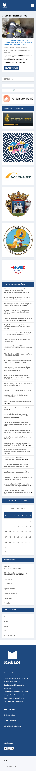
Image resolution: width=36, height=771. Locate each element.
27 (18, 542)
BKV (5, 616)
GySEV (6, 621)
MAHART (7, 626)
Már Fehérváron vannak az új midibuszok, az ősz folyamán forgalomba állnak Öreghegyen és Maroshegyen (18, 290)
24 (6, 542)
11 (10, 532)
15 (26, 532)
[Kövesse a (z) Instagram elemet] (9, 748)
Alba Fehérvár (8, 584)
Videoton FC (8, 579)
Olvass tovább (11, 68)
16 (30, 532)
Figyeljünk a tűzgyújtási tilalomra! (14, 390)
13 (18, 532)
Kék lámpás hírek (14, 50)
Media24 (12, 47)
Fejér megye (8, 598)
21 (22, 537)
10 (6, 532)
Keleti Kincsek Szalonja (11, 573)
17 (6, 537)
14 (22, 532)
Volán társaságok (9, 636)
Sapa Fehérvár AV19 (10, 589)
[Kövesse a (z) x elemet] (12, 748)
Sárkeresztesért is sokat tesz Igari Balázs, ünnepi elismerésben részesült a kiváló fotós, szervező (17, 368)
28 (22, 542)
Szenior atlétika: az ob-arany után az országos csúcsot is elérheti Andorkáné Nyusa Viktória (16, 415)
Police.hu (7, 603)
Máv (5, 631)
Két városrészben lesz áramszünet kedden (17, 408)
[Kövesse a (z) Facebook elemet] (5, 748)
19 (14, 537)
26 (14, 542)
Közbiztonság (23, 50)
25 (10, 542)
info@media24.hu (18, 701)
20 (18, 537)
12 (14, 532)
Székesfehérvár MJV (10, 593)
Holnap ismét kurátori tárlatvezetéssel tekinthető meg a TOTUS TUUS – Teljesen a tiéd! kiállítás (17, 377)
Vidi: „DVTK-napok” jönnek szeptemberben (17, 401)
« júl (5, 552)
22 (26, 537)
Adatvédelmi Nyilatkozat (12, 726)
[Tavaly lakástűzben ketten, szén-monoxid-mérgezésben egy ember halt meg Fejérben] (18, 28)
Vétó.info (7, 566)
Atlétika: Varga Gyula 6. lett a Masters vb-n (17, 437)
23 (30, 537)
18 (10, 537)
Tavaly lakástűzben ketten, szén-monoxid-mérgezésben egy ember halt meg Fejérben (18, 43)
